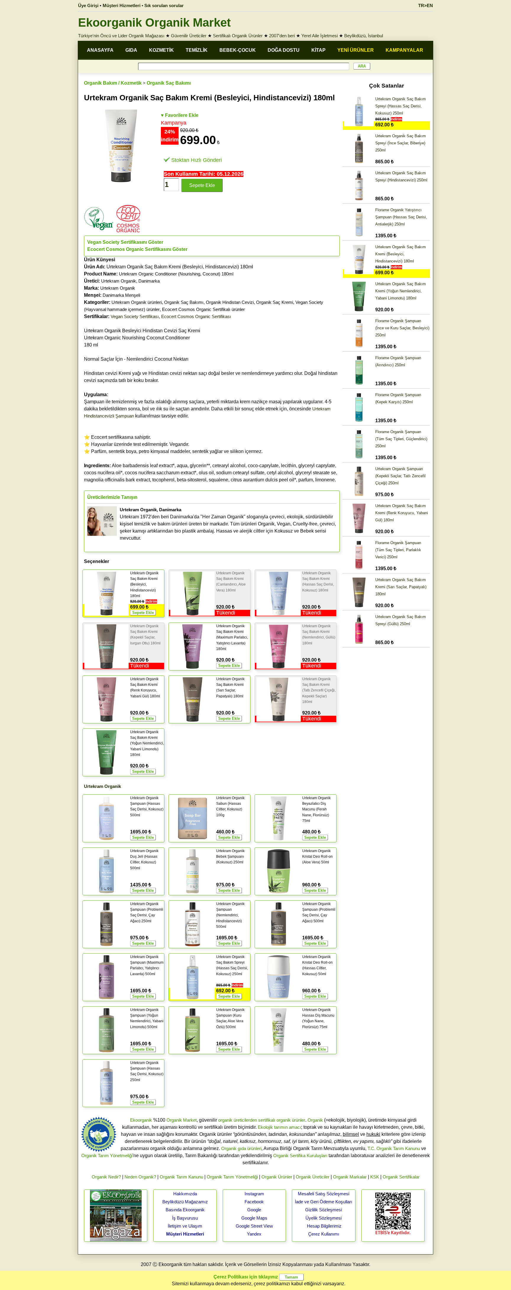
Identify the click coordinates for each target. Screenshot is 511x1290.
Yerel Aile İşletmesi (319, 35)
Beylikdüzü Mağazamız (185, 1201)
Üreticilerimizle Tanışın (112, 497)
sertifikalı (266, 1120)
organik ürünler (290, 1120)
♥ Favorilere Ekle (179, 115)
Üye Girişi (88, 5)
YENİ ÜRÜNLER (355, 50)
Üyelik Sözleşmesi (323, 1217)
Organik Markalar (350, 1176)
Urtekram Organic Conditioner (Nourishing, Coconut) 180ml (176, 273)
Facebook (254, 1201)
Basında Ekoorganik (185, 1209)
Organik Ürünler (276, 1176)
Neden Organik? (140, 1176)
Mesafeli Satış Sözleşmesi (323, 1193)
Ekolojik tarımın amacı (279, 1127)
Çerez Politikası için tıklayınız (246, 1276)
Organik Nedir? (106, 1176)
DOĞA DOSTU (284, 50)
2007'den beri (282, 35)
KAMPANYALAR (404, 50)
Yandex (254, 1233)
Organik (315, 1120)
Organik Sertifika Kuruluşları (300, 1155)
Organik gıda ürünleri (241, 1148)
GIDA (131, 50)
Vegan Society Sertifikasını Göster (125, 242)
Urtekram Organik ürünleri (136, 302)
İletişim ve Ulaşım (185, 1225)
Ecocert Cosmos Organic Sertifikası (196, 316)
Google (254, 1209)
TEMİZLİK (197, 50)
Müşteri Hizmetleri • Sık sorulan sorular (143, 5)
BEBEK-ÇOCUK (237, 50)
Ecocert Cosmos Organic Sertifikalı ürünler (203, 309)
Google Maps (254, 1217)
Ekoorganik (141, 1120)
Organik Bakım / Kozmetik (113, 83)
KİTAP (318, 50)
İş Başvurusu (185, 1217)
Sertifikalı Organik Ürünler (238, 35)
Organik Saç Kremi (274, 302)
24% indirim (170, 136)
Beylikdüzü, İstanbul (363, 35)
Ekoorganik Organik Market (154, 22)
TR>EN (425, 5)
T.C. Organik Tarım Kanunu (394, 1148)
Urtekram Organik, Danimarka (130, 280)
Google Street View (254, 1225)
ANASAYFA (100, 50)
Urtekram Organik (117, 288)
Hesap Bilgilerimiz (324, 1225)
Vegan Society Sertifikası (135, 316)
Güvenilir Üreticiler (188, 35)
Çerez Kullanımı (323, 1233)
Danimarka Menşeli (121, 295)
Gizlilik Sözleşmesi (323, 1209)
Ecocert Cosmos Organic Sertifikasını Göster (137, 249)
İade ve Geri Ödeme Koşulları (323, 1201)
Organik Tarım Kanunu (181, 1176)
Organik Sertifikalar (401, 1176)
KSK (374, 1176)
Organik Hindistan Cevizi (230, 302)
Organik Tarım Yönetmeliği (106, 1155)
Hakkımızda (185, 1193)
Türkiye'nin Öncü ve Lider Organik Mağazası (121, 35)
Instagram (254, 1193)
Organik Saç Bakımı (169, 83)
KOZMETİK (161, 50)
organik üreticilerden (237, 1120)
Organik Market (181, 1120)
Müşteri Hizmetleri (185, 1233)
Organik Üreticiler (312, 1176)
